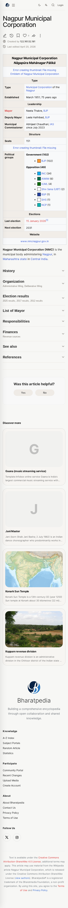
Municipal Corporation (39, 87)
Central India (39, 259)
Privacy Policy (11, 812)
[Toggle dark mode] (39, 5)
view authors (22, 878)
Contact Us (9, 807)
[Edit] (5, 35)
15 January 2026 (36, 220)
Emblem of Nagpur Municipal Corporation (34, 73)
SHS (44, 199)
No (45, 392)
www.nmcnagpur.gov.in (35, 241)
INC (43, 173)
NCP (44, 204)
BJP (45, 110)
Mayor (8, 110)
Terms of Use (10, 817)
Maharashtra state (15, 259)
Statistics (8, 753)
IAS (52, 124)
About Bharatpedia (13, 802)
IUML (44, 183)
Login (60, 5)
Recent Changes (12, 775)
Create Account (12, 785)
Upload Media (11, 780)
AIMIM (45, 178)
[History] (11, 35)
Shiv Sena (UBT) (51, 189)
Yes (23, 392)
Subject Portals (11, 742)
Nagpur (30, 90)
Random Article (11, 748)
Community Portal (13, 770)
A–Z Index (8, 737)
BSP (43, 194)
